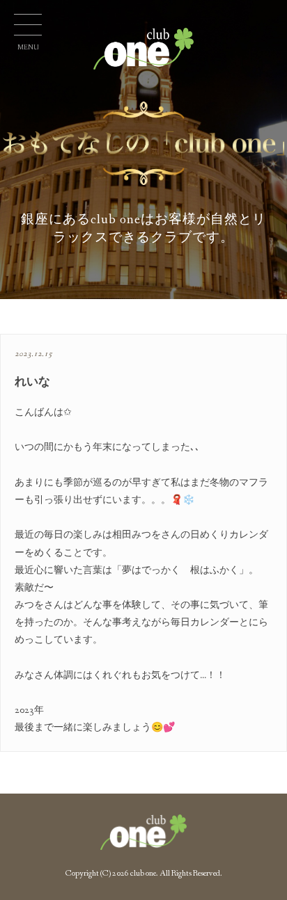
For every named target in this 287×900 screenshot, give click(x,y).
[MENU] (28, 28)
